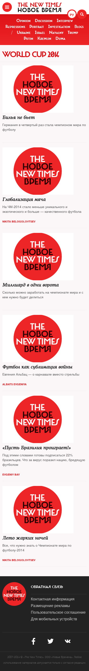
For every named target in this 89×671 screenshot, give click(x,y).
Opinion (23, 20)
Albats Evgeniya (14, 384)
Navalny (56, 32)
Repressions (15, 26)
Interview (65, 20)
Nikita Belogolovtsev (18, 221)
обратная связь (47, 587)
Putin (28, 38)
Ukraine (24, 32)
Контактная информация (53, 599)
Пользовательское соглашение (58, 612)
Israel (40, 32)
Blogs (79, 26)
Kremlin (44, 38)
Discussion (43, 20)
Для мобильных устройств (54, 618)
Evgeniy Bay (11, 474)
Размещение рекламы (50, 605)
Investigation (59, 26)
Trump (73, 32)
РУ (72, 14)
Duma (60, 38)
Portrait (36, 26)
